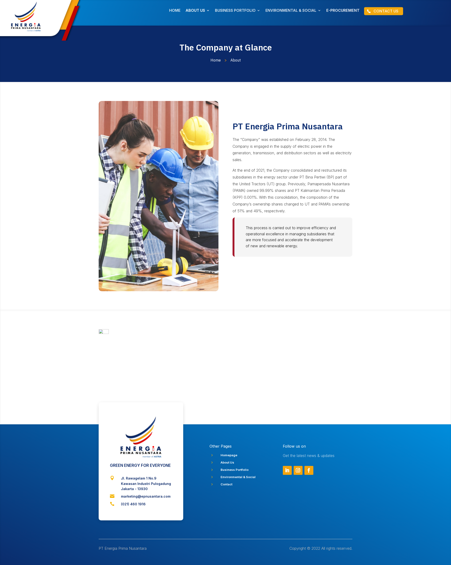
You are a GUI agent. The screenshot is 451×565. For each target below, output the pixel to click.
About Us (227, 462)
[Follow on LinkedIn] (287, 470)
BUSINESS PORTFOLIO (235, 11)
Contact (226, 484)
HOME (174, 11)
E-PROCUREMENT (343, 11)
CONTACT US (385, 11)
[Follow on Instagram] (298, 470)
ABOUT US (195, 11)
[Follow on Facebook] (308, 470)
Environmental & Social (238, 477)
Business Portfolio (235, 470)
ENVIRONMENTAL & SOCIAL (290, 11)
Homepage (229, 455)
